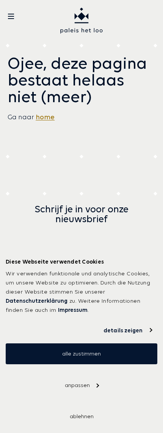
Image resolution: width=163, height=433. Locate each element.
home (45, 117)
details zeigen (123, 330)
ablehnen (82, 416)
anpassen (77, 385)
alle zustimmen (81, 354)
